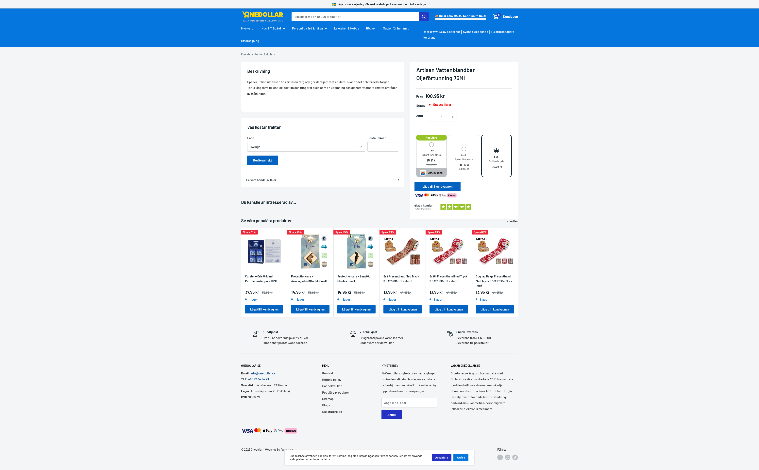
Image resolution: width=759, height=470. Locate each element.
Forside (245, 54)
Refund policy (331, 379)
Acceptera (441, 457)
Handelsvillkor (332, 386)
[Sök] (424, 16)
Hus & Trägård (271, 28)
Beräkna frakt (262, 160)
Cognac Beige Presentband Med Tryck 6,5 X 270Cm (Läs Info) (494, 280)
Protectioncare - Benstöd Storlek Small (353, 278)
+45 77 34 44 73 (258, 379)
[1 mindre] (431, 117)
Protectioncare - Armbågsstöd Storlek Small (309, 278)
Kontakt (327, 373)
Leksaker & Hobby (346, 28)
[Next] (517, 272)
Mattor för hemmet (396, 28)
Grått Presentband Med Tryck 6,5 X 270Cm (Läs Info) (448, 278)
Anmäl (391, 414)
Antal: (420, 115)
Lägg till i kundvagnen (437, 186)
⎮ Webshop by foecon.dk (277, 449)
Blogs (326, 405)
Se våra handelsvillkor (261, 180)
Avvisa (461, 457)
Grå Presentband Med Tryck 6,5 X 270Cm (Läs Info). (401, 278)
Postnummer (376, 138)
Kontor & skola (263, 54)
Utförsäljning (250, 41)
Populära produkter (335, 392)
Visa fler (513, 221)
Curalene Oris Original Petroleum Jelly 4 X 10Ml (261, 278)
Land (250, 138)
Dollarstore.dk (332, 411)
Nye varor (248, 28)
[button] (431, 154)
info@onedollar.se (263, 373)
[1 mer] (452, 117)
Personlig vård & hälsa (307, 28)
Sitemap (328, 399)
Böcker (371, 28)
